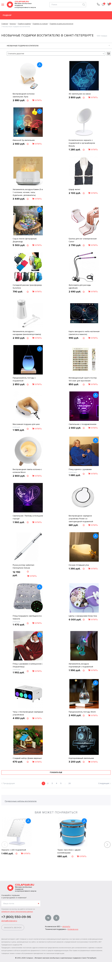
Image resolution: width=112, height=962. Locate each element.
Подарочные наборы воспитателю (21, 801)
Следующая (103, 783)
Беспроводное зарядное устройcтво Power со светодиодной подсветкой (81, 519)
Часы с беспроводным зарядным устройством (28, 713)
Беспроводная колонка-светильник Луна (24, 95)
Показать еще (56, 772)
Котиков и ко (73, 929)
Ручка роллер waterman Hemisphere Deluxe (23, 566)
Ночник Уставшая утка (79, 565)
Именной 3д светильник (24, 140)
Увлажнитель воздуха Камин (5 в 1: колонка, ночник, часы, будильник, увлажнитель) (28, 192)
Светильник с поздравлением (82, 424)
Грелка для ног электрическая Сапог (83, 240)
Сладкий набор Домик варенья (27, 758)
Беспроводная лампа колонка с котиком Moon (27, 470)
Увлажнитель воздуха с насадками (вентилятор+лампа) (27, 332)
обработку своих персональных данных (17, 912)
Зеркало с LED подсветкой (13, 850)
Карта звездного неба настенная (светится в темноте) (84, 332)
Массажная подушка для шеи (26, 424)
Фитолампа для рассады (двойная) (80, 286)
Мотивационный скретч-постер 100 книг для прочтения (83, 379)
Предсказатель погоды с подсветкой (24, 379)
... (65, 783)
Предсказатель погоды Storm (82, 712)
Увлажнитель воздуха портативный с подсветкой (81, 665)
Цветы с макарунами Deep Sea (83, 616)
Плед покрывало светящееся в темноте (27, 617)
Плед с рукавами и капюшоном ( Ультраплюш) (27, 665)
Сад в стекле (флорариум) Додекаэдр (25, 240)
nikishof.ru (66, 926)
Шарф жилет (74, 189)
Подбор (7, 15)
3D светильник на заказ (80, 94)
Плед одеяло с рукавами (80, 469)
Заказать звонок (13, 928)
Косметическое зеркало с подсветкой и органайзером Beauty (82, 143)
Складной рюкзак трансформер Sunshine (27, 286)
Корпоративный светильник (81, 758)
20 (69, 783)
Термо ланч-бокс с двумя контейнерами (68, 851)
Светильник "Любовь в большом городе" (28, 517)
